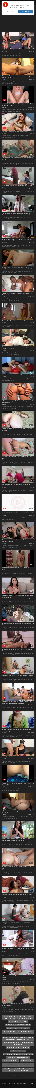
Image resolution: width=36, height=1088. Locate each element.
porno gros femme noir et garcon (18, 1028)
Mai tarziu (10, 11)
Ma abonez (25, 11)
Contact (19, 1083)
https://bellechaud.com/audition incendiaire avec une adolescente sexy (18, 1032)
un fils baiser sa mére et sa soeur (18, 1047)
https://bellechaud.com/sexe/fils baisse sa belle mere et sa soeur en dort (18, 1069)
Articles (4, 1083)
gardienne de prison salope (18, 1021)
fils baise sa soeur (27, 1060)
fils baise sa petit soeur (10, 1060)
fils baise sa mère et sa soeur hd (18, 1057)
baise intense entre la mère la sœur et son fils (18, 1064)
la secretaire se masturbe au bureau (18, 1025)
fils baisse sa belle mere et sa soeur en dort (18, 1054)
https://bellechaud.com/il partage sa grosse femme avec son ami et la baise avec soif (18, 1017)
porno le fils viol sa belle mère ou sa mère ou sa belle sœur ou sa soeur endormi (18, 1038)
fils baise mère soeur (18, 1051)
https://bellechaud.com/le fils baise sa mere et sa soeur (18, 1043)
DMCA (25, 1083)
